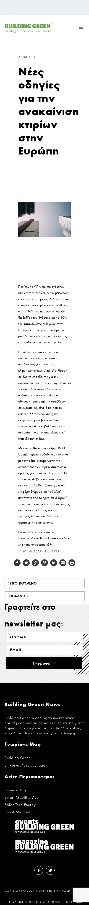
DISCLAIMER (75, 902)
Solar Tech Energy (20, 805)
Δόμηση (26, 57)
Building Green (18, 758)
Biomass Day (16, 790)
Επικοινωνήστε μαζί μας (25, 765)
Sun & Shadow (17, 812)
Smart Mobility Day (22, 797)
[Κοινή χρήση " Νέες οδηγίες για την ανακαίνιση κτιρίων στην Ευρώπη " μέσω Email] (62, 562)
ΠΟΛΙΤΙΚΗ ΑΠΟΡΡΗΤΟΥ (26, 902)
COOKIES (55, 902)
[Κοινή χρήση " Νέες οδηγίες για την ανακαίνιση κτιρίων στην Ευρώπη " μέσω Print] (71, 562)
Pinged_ (65, 891)
